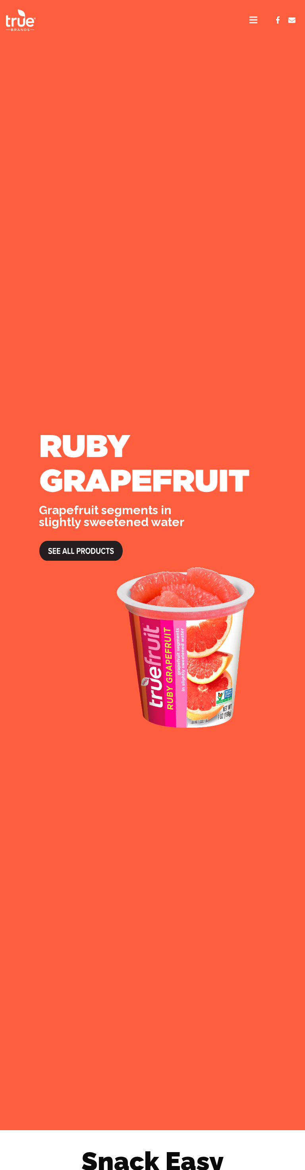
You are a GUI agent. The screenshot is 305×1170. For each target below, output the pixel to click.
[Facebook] (277, 20)
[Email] (292, 20)
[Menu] (253, 20)
